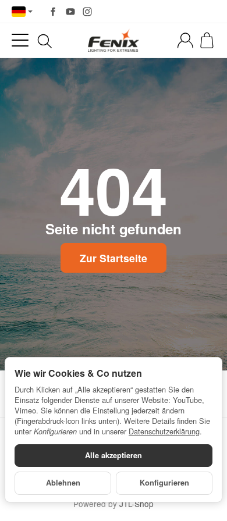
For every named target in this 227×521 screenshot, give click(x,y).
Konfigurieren (164, 482)
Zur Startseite (113, 258)
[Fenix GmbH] (113, 40)
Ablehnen (63, 482)
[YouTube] (70, 11)
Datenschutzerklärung (164, 431)
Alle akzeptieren (113, 455)
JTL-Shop (136, 503)
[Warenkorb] (206, 40)
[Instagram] (87, 11)
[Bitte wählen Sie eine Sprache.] (22, 11)
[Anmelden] (185, 40)
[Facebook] (53, 11)
